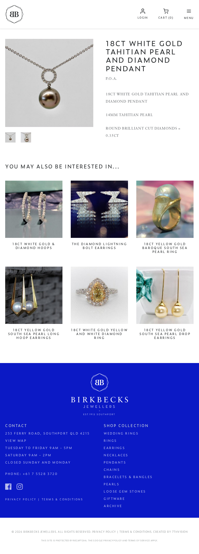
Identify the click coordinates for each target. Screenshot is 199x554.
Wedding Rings (121, 433)
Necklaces (116, 455)
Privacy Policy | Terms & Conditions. (122, 532)
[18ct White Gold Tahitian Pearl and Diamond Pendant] (49, 83)
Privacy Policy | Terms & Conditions (44, 499)
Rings (110, 440)
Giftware (114, 498)
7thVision (180, 532)
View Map (15, 440)
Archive (113, 505)
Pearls (111, 484)
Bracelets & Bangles (128, 476)
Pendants (115, 462)
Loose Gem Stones (125, 491)
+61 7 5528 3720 (40, 473)
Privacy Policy (112, 540)
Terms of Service (139, 540)
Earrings (114, 447)
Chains (112, 469)
